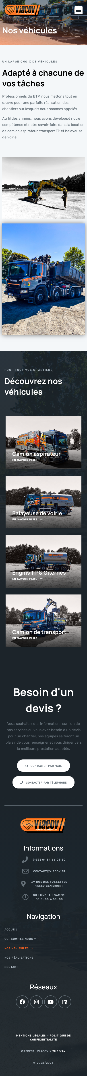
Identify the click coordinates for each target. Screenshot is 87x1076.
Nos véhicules (16, 948)
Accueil (11, 929)
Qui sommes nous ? (20, 938)
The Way (59, 1051)
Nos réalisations (18, 957)
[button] (79, 10)
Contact (11, 967)
